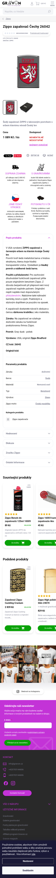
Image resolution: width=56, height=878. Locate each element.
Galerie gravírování (11, 820)
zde (33, 854)
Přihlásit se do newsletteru (17, 743)
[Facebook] (5, 782)
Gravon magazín (10, 838)
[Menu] (52, 3)
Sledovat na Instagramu (30, 691)
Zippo (47, 397)
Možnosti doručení (38, 145)
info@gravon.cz (16, 764)
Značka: (8, 40)
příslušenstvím (13, 295)
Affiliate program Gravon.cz (15, 834)
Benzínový (45, 391)
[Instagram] (12, 782)
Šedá (47, 378)
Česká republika (42, 404)
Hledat (49, 11)
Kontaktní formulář (17, 793)
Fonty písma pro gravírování (15, 825)
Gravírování (8, 816)
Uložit (19, 156)
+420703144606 (16, 769)
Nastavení (28, 861)
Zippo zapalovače (20, 419)
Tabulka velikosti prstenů (14, 829)
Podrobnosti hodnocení (39, 33)
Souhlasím (28, 870)
